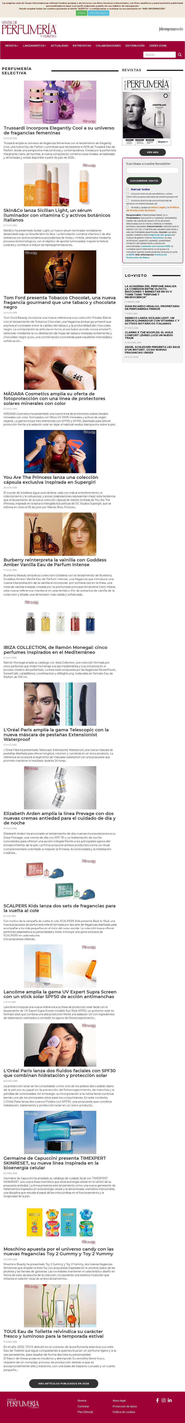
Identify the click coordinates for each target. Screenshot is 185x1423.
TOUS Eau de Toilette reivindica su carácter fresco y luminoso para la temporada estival (54, 1334)
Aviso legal (119, 1400)
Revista (10, 45)
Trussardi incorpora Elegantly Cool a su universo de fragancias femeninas (59, 130)
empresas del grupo (160, 235)
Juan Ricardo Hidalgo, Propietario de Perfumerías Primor (152, 308)
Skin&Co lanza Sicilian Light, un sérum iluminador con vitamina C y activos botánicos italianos (57, 215)
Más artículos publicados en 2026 (63, 1383)
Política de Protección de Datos (146, 256)
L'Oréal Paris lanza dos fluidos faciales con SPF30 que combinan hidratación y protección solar (60, 1073)
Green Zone (158, 45)
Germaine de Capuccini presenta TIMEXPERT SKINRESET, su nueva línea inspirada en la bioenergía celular (55, 1163)
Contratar (83, 1406)
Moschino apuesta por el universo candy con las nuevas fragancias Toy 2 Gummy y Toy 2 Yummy (59, 1251)
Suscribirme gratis (144, 180)
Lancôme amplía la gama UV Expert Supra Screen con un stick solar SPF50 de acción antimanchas (60, 994)
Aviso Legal (158, 207)
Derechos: (158, 237)
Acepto (81, 13)
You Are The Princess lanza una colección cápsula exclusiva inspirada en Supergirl (51, 480)
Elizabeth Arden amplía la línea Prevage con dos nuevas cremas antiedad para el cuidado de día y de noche (60, 818)
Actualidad (59, 45)
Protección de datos (125, 1406)
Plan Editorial (85, 1412)
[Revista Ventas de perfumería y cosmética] (157, 1400)
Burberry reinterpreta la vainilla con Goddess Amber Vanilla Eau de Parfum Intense (55, 562)
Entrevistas (82, 45)
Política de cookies (124, 1412)
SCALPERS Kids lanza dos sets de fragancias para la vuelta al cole (60, 908)
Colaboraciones (108, 45)
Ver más (152, 152)
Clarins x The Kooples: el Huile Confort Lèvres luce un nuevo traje (149, 335)
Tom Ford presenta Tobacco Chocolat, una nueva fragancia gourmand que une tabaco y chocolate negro (60, 302)
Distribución (135, 45)
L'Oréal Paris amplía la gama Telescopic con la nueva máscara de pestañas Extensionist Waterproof (56, 734)
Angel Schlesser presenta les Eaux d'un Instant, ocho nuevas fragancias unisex (152, 349)
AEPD (131, 254)
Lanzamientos (33, 45)
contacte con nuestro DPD (155, 246)
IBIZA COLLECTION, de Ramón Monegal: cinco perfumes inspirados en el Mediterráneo (55, 650)
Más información (98, 13)
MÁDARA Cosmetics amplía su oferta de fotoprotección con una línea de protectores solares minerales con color (54, 398)
